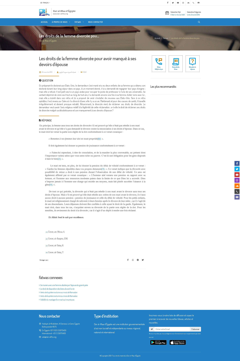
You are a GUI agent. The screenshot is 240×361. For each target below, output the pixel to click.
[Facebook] (167, 2)
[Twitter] (172, 2)
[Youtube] (178, 2)
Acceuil (157, 38)
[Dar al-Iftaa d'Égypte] (57, 12)
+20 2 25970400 (59, 333)
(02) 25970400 (60, 330)
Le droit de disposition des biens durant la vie (57, 289)
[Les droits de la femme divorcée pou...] (127, 260)
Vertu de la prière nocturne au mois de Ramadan (58, 292)
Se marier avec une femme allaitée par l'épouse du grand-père (64, 285)
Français (45, 3)
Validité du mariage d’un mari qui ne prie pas (57, 299)
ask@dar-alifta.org (49, 337)
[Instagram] (183, 2)
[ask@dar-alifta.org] (198, 2)
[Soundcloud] (188, 2)
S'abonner (195, 329)
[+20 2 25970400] (193, 2)
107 (51, 330)
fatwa (165, 38)
